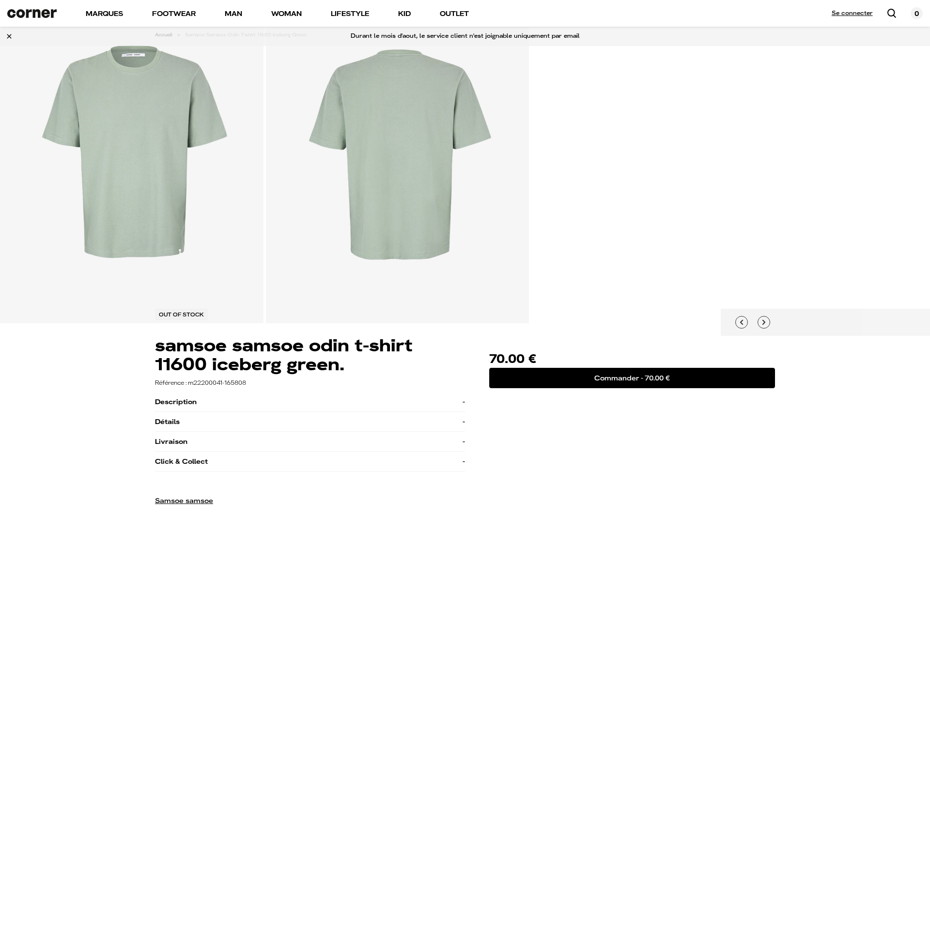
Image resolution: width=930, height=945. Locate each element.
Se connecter (852, 13)
